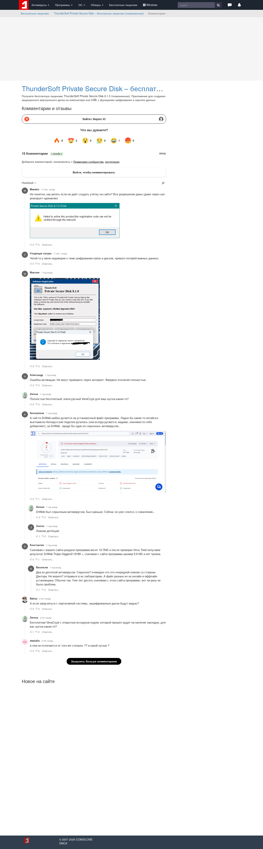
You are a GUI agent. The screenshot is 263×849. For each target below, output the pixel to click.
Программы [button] (63, 5)
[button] (230, 5)
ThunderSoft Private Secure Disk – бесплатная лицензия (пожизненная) (99, 13)
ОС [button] (80, 5)
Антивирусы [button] (39, 5)
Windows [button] (151, 5)
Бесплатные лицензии (123, 5)
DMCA (63, 843)
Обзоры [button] (96, 5)
